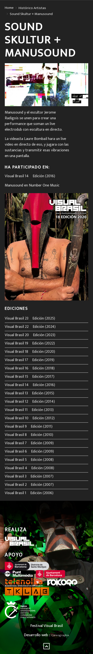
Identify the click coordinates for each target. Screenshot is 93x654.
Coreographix (60, 635)
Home (9, 8)
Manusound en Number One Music (32, 185)
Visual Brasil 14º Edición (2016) (30, 176)
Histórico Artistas (32, 8)
